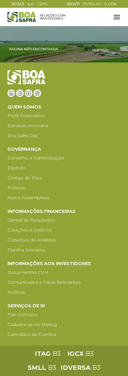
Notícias (16, 292)
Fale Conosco (22, 314)
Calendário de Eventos (31, 334)
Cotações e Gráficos (29, 230)
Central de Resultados (31, 220)
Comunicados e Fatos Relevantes (43, 282)
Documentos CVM (27, 272)
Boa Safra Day (22, 135)
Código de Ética (24, 178)
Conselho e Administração (35, 158)
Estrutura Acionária (27, 125)
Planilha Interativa (26, 250)
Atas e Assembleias (28, 197)
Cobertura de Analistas (31, 240)
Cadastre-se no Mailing (32, 324)
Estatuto (16, 168)
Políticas (16, 187)
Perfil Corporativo (26, 115)
